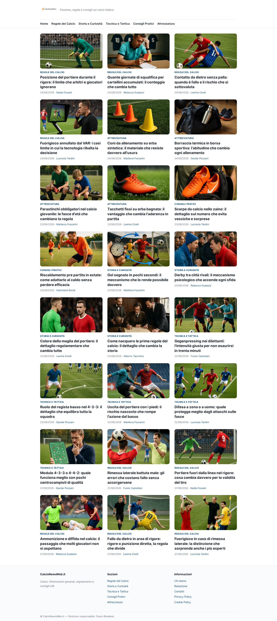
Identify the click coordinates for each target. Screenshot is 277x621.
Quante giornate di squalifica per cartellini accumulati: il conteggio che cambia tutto (136, 82)
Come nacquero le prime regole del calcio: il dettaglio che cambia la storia (137, 346)
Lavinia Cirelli (198, 92)
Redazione (180, 586)
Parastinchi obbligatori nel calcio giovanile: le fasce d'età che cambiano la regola (68, 214)
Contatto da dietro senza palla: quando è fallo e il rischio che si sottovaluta (201, 82)
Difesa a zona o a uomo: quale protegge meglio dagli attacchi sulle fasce (205, 412)
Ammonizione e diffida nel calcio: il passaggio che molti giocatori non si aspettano (70, 544)
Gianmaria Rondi (65, 290)
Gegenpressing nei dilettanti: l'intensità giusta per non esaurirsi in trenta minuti (203, 346)
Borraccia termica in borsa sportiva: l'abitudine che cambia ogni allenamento (202, 148)
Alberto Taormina (134, 356)
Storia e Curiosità (91, 23)
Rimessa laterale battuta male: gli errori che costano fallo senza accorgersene (135, 478)
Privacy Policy (183, 596)
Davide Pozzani (199, 158)
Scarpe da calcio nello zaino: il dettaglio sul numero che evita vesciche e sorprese (200, 214)
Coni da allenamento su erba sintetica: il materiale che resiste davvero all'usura (135, 148)
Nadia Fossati (64, 92)
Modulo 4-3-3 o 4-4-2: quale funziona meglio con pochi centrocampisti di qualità (65, 478)
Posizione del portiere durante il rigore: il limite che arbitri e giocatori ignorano (71, 82)
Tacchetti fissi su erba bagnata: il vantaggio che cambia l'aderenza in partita (137, 214)
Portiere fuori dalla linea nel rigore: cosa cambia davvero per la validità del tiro (204, 478)
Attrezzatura (166, 23)
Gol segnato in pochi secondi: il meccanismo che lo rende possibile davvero (137, 280)
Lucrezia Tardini (65, 158)
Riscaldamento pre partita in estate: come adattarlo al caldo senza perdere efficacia (71, 280)
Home (44, 23)
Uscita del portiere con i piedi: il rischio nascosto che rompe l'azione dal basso (134, 412)
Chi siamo (180, 580)
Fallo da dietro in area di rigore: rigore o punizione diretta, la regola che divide (137, 544)
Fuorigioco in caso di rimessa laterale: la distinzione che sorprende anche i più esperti (199, 544)
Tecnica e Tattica (118, 23)
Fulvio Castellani (200, 356)
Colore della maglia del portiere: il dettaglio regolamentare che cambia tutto (69, 346)
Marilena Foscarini (134, 158)
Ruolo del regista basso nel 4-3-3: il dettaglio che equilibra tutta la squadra (71, 412)
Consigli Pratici (143, 23)
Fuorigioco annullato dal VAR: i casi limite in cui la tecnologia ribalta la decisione (70, 148)
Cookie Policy (182, 602)
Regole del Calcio (63, 23)
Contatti (179, 591)
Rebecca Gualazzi (134, 92)
